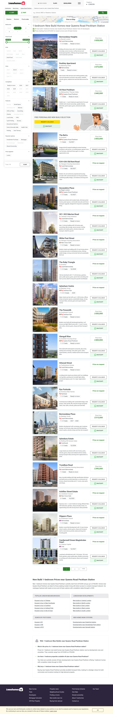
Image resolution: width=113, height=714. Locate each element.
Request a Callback (98, 51)
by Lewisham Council (66, 494)
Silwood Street (65, 363)
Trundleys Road (66, 465)
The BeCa (63, 135)
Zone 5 (15, 73)
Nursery (19, 120)
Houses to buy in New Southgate (45, 603)
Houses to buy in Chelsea (42, 600)
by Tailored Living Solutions (68, 216)
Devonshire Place (66, 188)
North (20, 51)
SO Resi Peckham (67, 90)
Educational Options (12, 124)
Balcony (20, 107)
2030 (20, 89)
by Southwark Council (66, 312)
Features (7, 100)
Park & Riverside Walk (12, 127)
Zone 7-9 (9, 76)
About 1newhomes (78, 698)
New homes (43, 3)
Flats (55, 3)
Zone (6, 66)
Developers (67, 3)
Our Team (96, 689)
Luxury (8, 155)
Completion (8, 82)
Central (9, 51)
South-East (10, 57)
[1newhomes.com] (14, 695)
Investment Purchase (12, 139)
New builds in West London (81, 608)
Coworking (20, 111)
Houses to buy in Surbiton (43, 605)
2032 (8, 92)
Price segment (9, 151)
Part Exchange (11, 143)
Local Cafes (10, 117)
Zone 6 (21, 73)
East (14, 51)
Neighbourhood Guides (57, 692)
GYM (17, 117)
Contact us (75, 701)
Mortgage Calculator (35, 698)
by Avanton (62, 137)
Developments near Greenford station (84, 622)
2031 (27, 89)
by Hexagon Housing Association (69, 164)
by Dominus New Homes (67, 392)
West (23, 54)
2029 (14, 89)
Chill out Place (10, 111)
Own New (75, 692)
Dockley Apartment (67, 63)
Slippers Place (65, 516)
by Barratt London (64, 39)
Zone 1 (8, 70)
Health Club (24, 127)
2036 (8, 95)
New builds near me (56, 698)
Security (9, 104)
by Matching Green (65, 65)
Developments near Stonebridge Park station (87, 625)
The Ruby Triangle (67, 262)
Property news (54, 689)
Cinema (9, 114)
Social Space (17, 104)
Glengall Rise (65, 336)
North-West (10, 54)
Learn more (53, 711)
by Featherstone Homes (66, 365)
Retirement (20, 143)
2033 (14, 92)
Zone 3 (21, 70)
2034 (20, 92)
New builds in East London (81, 605)
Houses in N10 (39, 627)
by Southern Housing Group (67, 339)
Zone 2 (15, 70)
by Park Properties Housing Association (71, 467)
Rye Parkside (65, 389)
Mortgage (23, 139)
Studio (9, 28)
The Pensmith (65, 310)
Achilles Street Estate (68, 491)
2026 (20, 85)
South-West (19, 57)
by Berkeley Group (64, 288)
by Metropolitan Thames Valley (69, 92)
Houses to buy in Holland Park (44, 608)
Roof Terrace (17, 130)
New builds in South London (81, 611)
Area (6, 47)
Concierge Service (18, 114)
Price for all (8, 36)
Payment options (10, 136)
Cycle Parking (10, 120)
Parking (9, 130)
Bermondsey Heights (68, 37)
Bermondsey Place (67, 414)
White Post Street (66, 238)
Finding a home (55, 695)
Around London (11, 60)
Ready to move (11, 85)
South (17, 54)
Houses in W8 (39, 625)
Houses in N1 (39, 622)
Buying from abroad (56, 701)
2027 (27, 85)
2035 (27, 92)
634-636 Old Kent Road (69, 162)
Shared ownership (77, 695)
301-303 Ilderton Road (69, 214)
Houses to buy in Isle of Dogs (44, 611)
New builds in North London (81, 603)
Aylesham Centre (66, 286)
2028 (8, 89)
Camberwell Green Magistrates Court (72, 541)
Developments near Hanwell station (84, 627)
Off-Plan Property (34, 701)
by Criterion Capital (65, 544)
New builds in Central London (82, 600)
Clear (25, 164)
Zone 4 (8, 73)
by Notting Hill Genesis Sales (68, 441)
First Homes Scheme (78, 689)
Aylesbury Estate (66, 439)
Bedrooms (8, 24)
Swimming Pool (11, 107)
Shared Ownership (12, 146)
